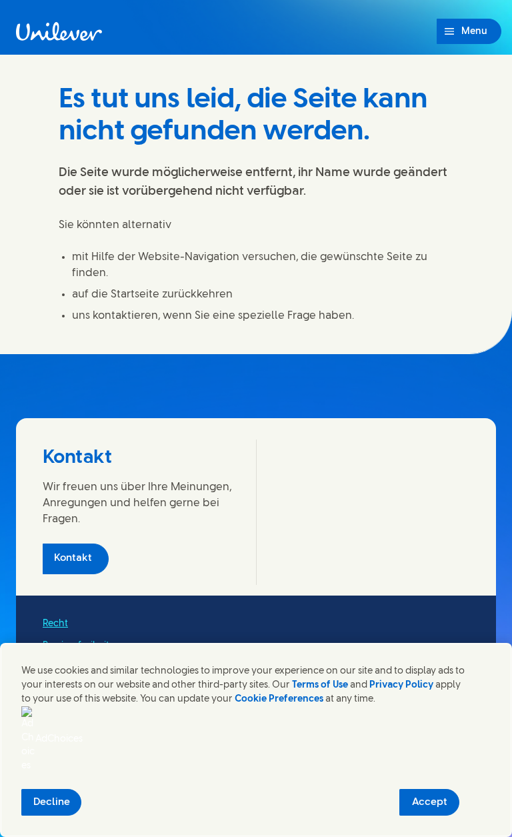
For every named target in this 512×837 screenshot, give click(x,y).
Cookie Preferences (279, 699)
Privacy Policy (401, 685)
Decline (51, 802)
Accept (429, 802)
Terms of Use (320, 685)
